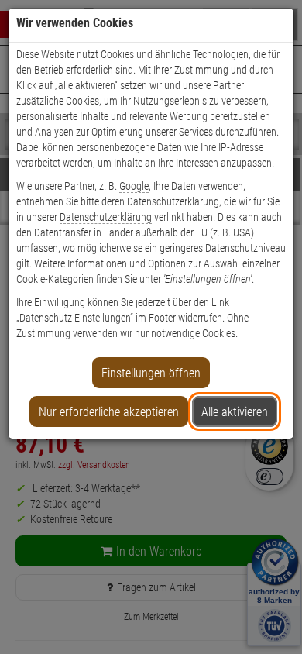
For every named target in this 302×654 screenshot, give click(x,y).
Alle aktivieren (234, 411)
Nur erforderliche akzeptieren (109, 411)
